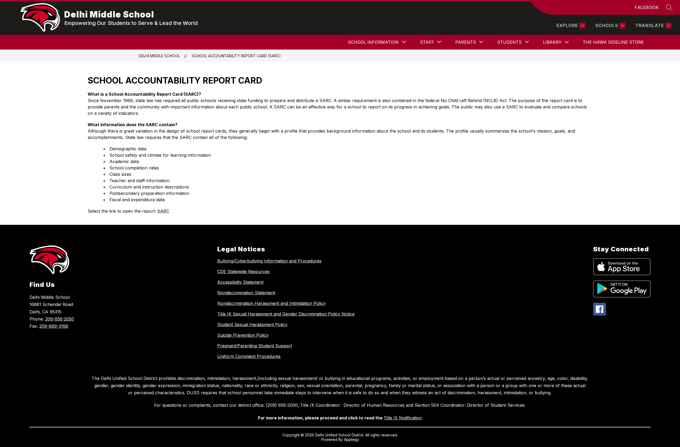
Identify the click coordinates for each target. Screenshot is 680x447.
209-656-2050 (59, 319)
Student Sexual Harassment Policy (252, 324)
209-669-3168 (53, 326)
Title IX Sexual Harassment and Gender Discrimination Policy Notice (286, 314)
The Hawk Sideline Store (613, 42)
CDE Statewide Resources (243, 271)
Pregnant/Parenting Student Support (254, 345)
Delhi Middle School (159, 56)
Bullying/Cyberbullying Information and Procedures (269, 261)
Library (552, 42)
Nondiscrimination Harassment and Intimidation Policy (271, 303)
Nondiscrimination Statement (246, 292)
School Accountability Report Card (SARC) (236, 56)
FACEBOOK (647, 7)
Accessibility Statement (240, 282)
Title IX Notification (403, 417)
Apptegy (351, 439)
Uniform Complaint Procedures (248, 356)
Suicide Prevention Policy (243, 335)
